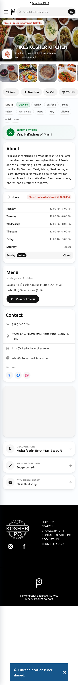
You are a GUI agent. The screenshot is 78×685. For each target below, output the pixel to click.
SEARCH (47, 526)
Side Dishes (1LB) (31, 290)
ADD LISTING (50, 539)
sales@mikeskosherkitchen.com (30, 358)
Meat (65, 104)
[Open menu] (6, 12)
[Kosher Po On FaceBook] (24, 546)
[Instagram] (26, 375)
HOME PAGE (50, 521)
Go (71, 11)
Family (37, 104)
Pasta (40, 111)
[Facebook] (18, 375)
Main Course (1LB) (35, 284)
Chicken (65, 111)
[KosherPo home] (13, 12)
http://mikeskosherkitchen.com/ (30, 348)
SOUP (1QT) (55, 284)
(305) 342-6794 (21, 324)
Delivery (23, 104)
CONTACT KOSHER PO (56, 535)
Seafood (51, 104)
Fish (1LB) (13, 290)
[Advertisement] (39, 645)
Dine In (9, 104)
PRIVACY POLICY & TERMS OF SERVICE (39, 595)
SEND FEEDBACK (53, 543)
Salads (9, 111)
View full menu (25, 299)
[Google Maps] (9, 375)
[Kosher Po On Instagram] (10, 546)
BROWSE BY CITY (53, 530)
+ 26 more (12, 119)
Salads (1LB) (14, 284)
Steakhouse (25, 111)
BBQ (52, 111)
